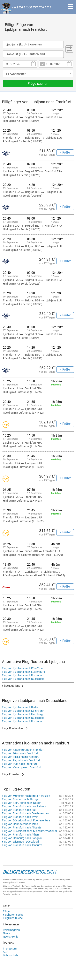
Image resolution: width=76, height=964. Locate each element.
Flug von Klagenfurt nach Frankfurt (23, 749)
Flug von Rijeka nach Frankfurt (20, 756)
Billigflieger (7, 886)
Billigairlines (49, 889)
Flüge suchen (38, 83)
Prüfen (67, 152)
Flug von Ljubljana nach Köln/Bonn (23, 668)
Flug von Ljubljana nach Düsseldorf (23, 678)
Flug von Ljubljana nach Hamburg (22, 714)
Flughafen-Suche (13, 914)
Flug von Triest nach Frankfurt (20, 753)
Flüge (6, 911)
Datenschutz (10, 955)
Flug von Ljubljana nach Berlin (20, 707)
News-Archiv (10, 936)
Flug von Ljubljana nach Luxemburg (23, 671)
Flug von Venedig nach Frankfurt (21, 767)
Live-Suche (15, 894)
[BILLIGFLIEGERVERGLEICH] (26, 12)
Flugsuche (29, 886)
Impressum (10, 948)
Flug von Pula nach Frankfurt (19, 763)
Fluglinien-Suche (13, 918)
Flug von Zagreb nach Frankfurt (21, 760)
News (6, 933)
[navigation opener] (70, 6)
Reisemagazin (11, 929)
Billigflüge (29, 889)
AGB (5, 951)
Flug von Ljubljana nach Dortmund (22, 675)
